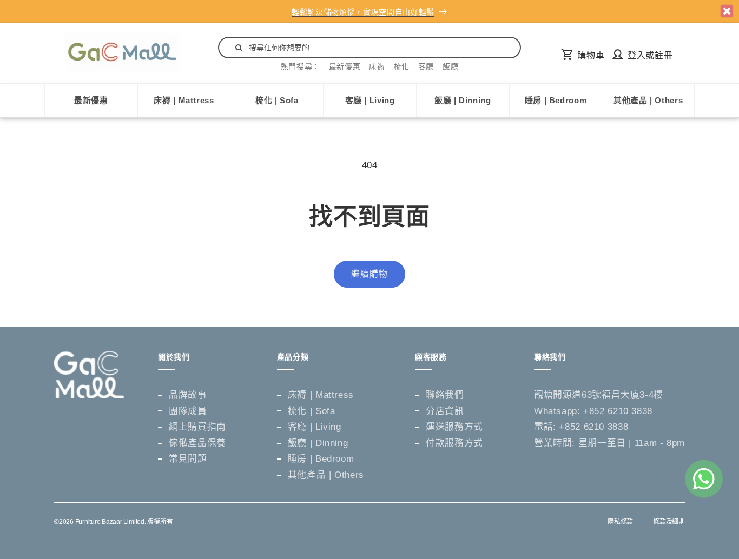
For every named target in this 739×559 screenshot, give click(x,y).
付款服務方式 (454, 443)
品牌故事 (188, 395)
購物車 (590, 55)
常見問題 (188, 459)
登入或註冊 (650, 55)
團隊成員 (188, 411)
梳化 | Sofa (277, 100)
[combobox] (369, 47)
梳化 (402, 66)
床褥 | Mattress (184, 100)
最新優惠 (345, 66)
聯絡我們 (445, 395)
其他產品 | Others (648, 100)
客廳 (426, 66)
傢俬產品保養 (197, 443)
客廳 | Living (370, 100)
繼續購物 (369, 273)
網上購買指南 (197, 427)
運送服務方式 (454, 427)
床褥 (377, 66)
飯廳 (450, 66)
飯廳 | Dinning (462, 100)
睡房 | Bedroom (556, 100)
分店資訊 (445, 411)
